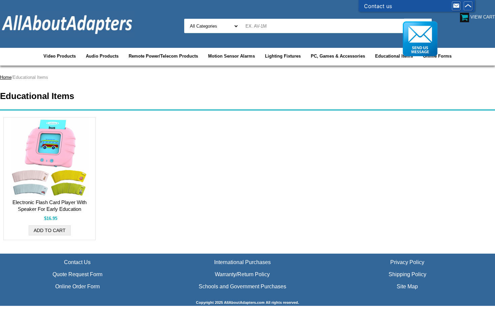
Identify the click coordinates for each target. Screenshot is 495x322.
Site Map (407, 286)
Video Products (59, 56)
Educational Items (394, 56)
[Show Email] (456, 6)
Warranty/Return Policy (242, 274)
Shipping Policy (407, 274)
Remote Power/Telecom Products (163, 56)
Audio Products (102, 56)
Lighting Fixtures (283, 56)
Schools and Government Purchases (242, 286)
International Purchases (242, 262)
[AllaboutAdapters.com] (67, 23)
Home (5, 77)
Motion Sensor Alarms (231, 56)
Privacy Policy (407, 262)
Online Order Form (77, 286)
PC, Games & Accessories (338, 56)
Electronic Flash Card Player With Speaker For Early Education (49, 205)
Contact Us (77, 262)
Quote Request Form (77, 274)
